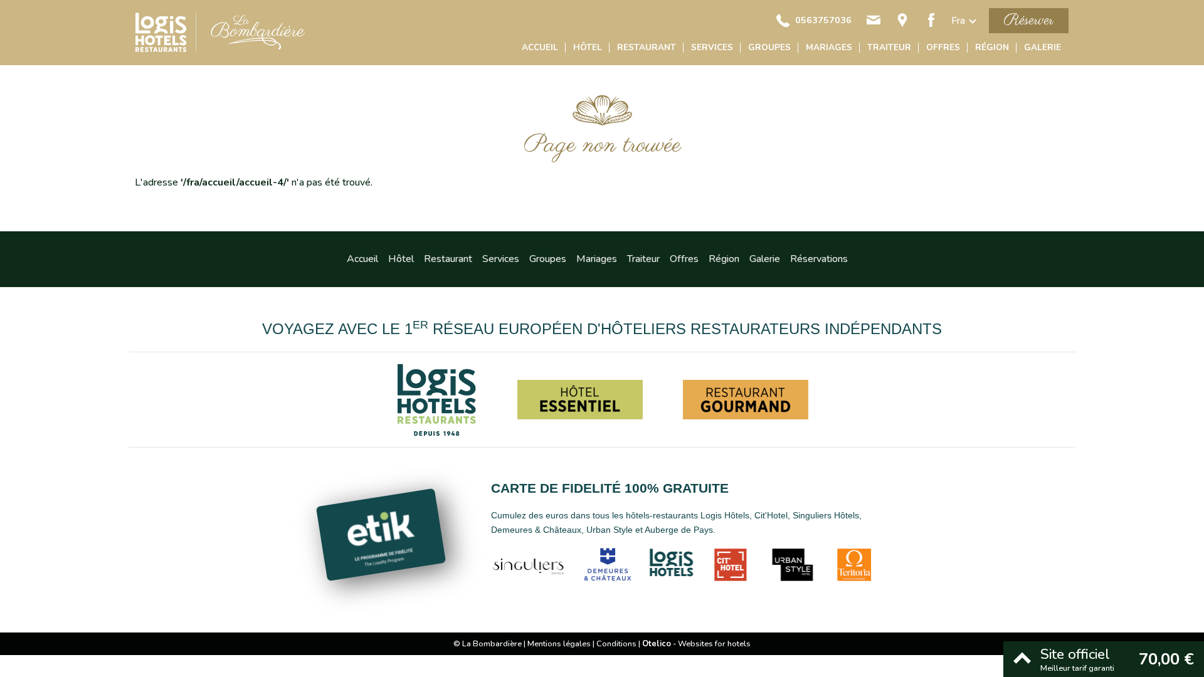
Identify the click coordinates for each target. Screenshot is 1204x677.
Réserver (1029, 20)
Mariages (829, 47)
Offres (943, 47)
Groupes (769, 47)
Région (992, 47)
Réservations (819, 259)
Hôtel (587, 47)
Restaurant (646, 47)
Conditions (616, 643)
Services (712, 47)
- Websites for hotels (696, 643)
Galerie (1042, 47)
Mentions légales (559, 643)
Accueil (540, 47)
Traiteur (889, 47)
